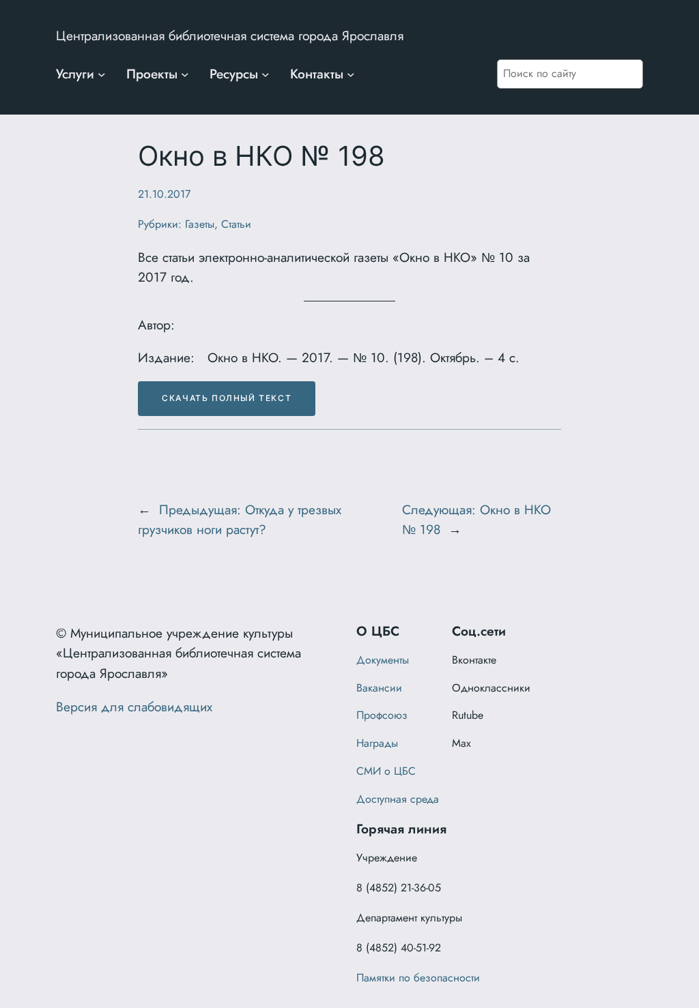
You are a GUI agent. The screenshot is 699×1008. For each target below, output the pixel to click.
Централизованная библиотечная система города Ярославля (229, 35)
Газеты (199, 224)
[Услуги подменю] (102, 74)
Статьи (236, 224)
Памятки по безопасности (418, 977)
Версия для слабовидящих (134, 706)
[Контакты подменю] (351, 74)
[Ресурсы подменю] (265, 74)
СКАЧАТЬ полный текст (226, 398)
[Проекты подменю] (185, 74)
